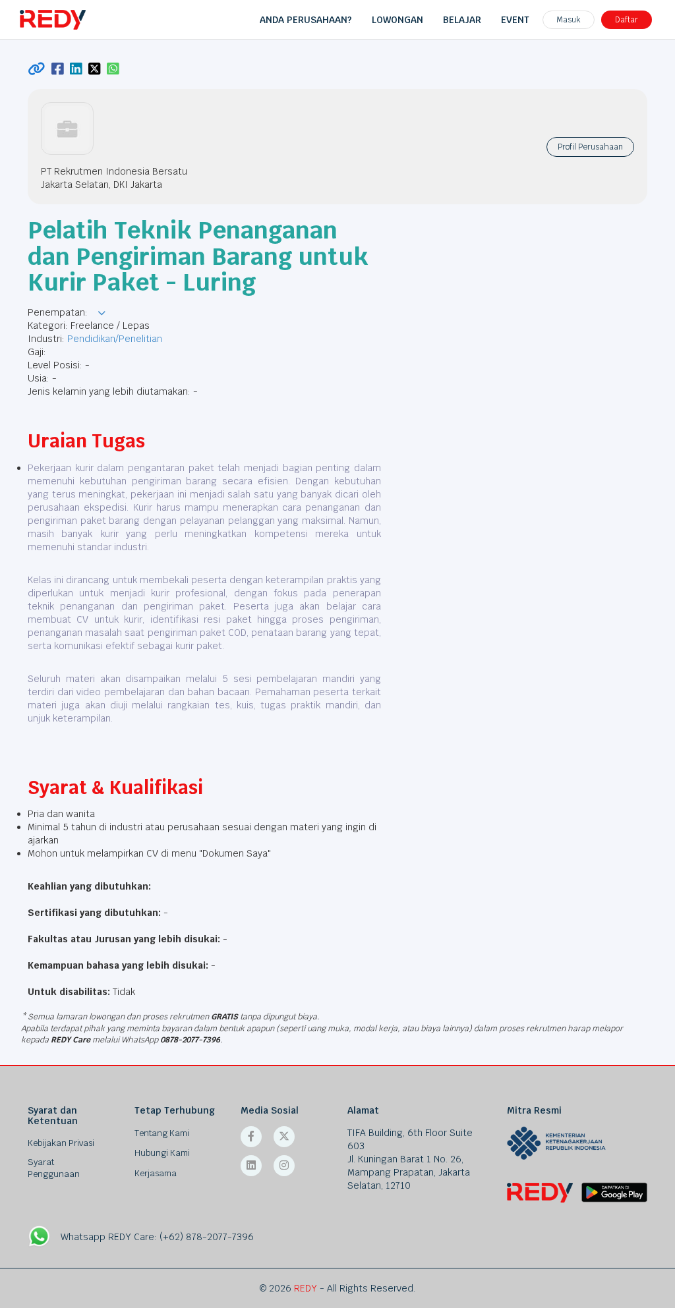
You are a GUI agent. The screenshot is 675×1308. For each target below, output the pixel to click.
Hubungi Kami (162, 1152)
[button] (101, 313)
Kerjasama (155, 1173)
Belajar (462, 20)
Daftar (626, 19)
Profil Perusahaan (590, 147)
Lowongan (397, 20)
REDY (305, 1288)
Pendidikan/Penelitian (114, 339)
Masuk (568, 19)
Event (515, 20)
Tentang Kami (161, 1133)
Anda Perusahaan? (306, 20)
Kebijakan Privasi (61, 1143)
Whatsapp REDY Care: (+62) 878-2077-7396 (157, 1237)
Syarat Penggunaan (54, 1168)
